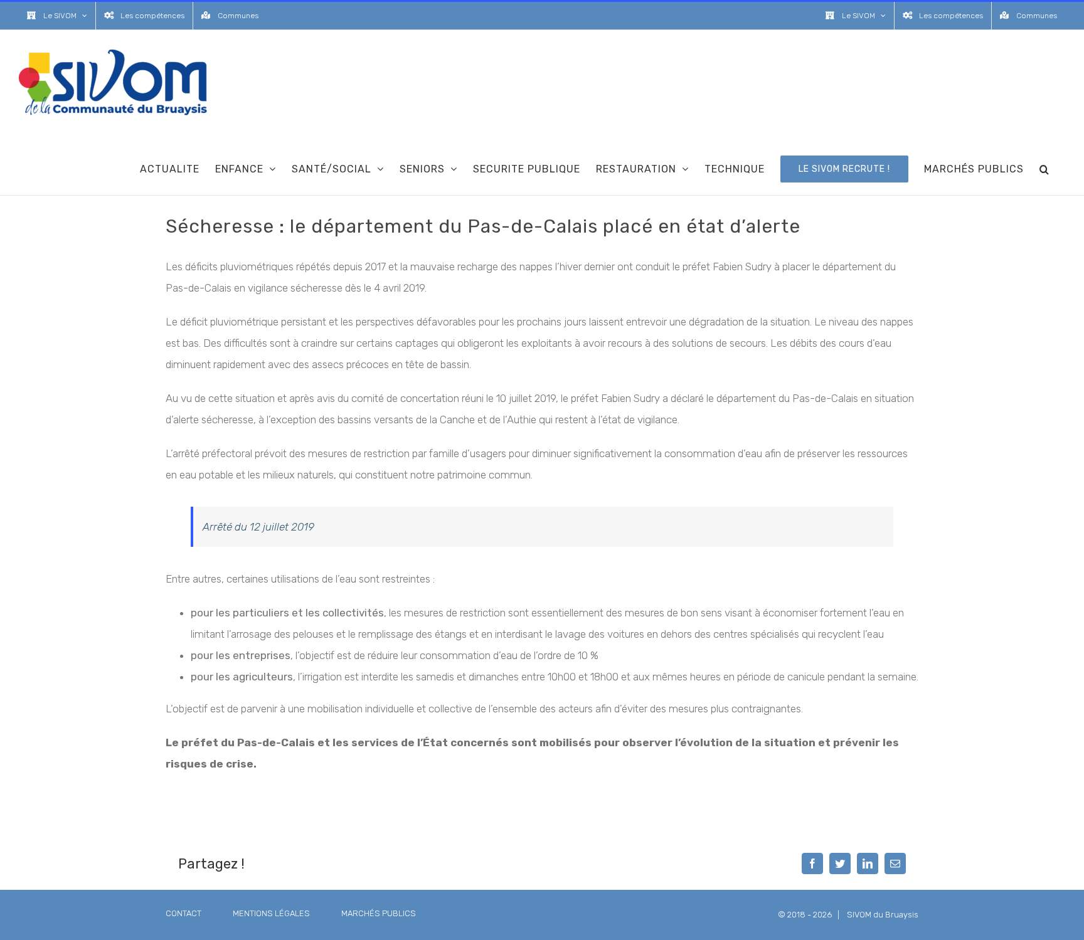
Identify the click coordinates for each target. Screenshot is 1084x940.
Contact (183, 913)
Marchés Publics (378, 913)
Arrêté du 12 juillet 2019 (258, 526)
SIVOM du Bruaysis (882, 914)
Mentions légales (271, 913)
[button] (1044, 168)
